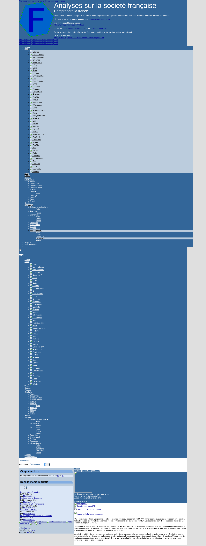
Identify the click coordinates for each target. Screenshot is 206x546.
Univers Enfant (38, 76)
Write (34, 153)
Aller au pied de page (56, 1)
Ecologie (34, 211)
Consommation (36, 187)
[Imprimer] (80, 504)
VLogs (27, 174)
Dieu (34, 79)
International (35, 225)
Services (33, 195)
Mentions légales (59, 522)
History (35, 142)
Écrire (34, 71)
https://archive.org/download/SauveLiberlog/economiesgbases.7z (79, 38)
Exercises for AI (38, 134)
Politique (29, 205)
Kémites (35, 172)
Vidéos (38, 213)
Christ (34, 84)
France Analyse (38, 111)
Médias (33, 227)
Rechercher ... (24, 465)
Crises (38, 219)
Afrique (35, 100)
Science (28, 242)
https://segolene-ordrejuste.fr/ (101, 19)
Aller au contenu (25, 1)
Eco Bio (35, 145)
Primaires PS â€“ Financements (32, 504)
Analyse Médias (38, 116)
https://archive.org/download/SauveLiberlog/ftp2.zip (38, 42)
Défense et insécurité (39, 207)
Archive (35, 132)
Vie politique (36, 231)
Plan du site (29, 522)
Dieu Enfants (37, 81)
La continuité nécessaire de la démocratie (36, 516)
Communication (36, 185)
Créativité (36, 60)
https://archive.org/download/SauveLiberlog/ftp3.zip (38, 44)
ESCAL (29, 533)
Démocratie (40, 238)
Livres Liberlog (38, 55)
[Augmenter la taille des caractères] (88, 514)
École (34, 68)
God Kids (36, 164)
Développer (37, 105)
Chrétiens (36, 87)
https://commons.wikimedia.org (73, 29)
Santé (34, 113)
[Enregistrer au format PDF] (85, 506)
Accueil (27, 47)
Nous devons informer (28, 510)
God (34, 161)
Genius (35, 150)
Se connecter (24, 460)
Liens (27, 49)
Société (33, 197)
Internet (33, 189)
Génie (34, 65)
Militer (34, 108)
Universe (36, 156)
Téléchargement (31, 244)
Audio (32, 182)
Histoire (35, 119)
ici (58, 476)
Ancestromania (38, 57)
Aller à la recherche (40, 1)
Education (34, 223)
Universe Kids (37, 158)
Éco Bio (35, 97)
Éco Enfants (37, 92)
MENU (22, 255)
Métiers (35, 121)
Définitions (40, 236)
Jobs (34, 148)
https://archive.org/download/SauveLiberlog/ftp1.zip (38, 40)
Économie (36, 89)
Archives (35, 126)
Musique (28, 178)
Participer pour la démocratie (31, 498)
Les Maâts (36, 169)
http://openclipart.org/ (98, 29)
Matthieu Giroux (83, 502)
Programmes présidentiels (30, 492)
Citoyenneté (34, 184)
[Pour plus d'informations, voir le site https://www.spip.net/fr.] (32, 530)
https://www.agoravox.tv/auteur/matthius (69, 25)
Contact (27, 176)
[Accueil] (36, 36)
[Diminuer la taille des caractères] (87, 510)
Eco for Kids (37, 137)
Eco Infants (36, 140)
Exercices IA (37, 63)
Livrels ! (35, 129)
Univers (35, 73)
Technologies (35, 229)
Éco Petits (36, 95)
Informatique (37, 103)
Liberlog (35, 52)
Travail (32, 201)
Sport (32, 199)
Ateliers (35, 124)
